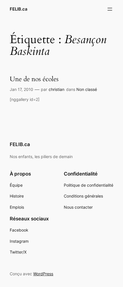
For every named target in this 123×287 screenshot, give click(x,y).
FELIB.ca (18, 9)
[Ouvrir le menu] (109, 9)
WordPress (43, 273)
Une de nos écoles (34, 79)
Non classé (86, 89)
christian (56, 89)
